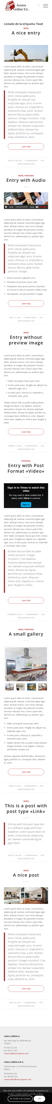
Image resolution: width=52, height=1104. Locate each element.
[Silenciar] (37, 207)
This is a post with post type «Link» (26, 808)
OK (39, 1098)
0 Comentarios (31, 160)
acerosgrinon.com (26, 164)
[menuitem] (37, 6)
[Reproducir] (6, 207)
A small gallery (26, 634)
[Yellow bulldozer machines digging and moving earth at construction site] (26, 53)
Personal (29, 175)
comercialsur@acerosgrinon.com (17, 1079)
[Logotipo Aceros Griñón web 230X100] (21, 6)
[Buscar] (37, 6)
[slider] (43, 207)
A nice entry (26, 33)
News (26, 28)
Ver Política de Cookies (20, 1098)
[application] (26, 207)
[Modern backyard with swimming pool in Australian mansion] (31, 687)
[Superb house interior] (20, 687)
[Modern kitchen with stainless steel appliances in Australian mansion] (26, 664)
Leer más (26, 146)
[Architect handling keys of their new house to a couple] (26, 200)
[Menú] (44, 6)
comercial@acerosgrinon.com (16, 1053)
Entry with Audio (26, 180)
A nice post (26, 875)
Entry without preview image (26, 340)
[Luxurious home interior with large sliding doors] (42, 687)
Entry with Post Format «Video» (26, 468)
